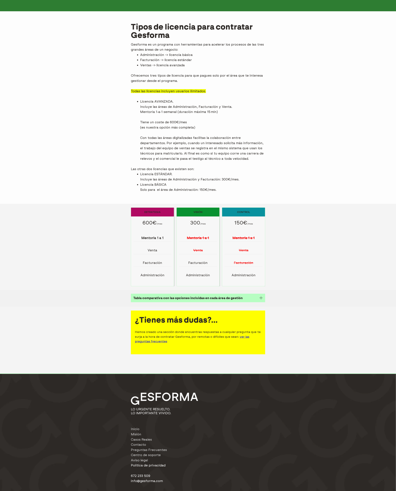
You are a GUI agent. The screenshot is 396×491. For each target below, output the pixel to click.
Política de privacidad (148, 465)
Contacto (138, 445)
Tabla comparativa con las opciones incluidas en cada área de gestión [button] (188, 298)
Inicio (135, 429)
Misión (136, 434)
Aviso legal (139, 460)
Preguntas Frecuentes (149, 450)
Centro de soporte (146, 455)
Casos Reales (141, 439)
